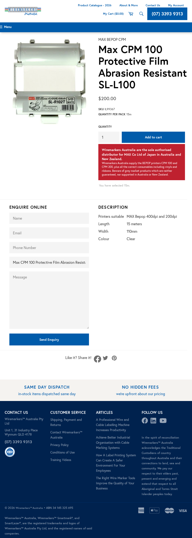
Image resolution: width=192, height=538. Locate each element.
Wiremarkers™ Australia (29, 508)
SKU (101, 109)
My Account (176, 5)
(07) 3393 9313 (167, 14)
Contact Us (153, 5)
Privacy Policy (59, 445)
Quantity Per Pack (112, 114)
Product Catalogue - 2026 (94, 5)
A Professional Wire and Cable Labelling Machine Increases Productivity (112, 425)
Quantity (105, 126)
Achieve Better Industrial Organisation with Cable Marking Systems (113, 442)
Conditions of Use (62, 452)
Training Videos (60, 460)
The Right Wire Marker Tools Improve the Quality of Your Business (115, 483)
